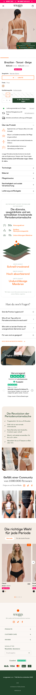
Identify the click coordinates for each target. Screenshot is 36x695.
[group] (9, 504)
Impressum (17, 690)
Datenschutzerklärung (17, 686)
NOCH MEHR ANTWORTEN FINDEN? (12, 341)
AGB (17, 682)
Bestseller (10, 538)
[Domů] (18, 6)
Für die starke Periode (22, 538)
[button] (33, 6)
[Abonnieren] (29, 653)
